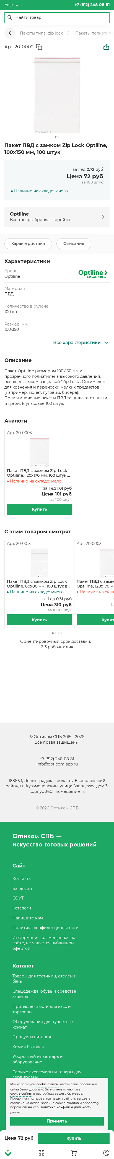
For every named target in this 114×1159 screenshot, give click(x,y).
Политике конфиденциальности (66, 1107)
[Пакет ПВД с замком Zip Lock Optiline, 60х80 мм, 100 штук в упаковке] (39, 563)
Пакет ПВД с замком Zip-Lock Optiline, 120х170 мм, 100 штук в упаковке (38, 473)
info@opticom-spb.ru (57, 764)
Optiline (12, 276)
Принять (56, 1121)
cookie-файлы (48, 1084)
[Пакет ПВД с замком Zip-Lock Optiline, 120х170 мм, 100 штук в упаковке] (39, 452)
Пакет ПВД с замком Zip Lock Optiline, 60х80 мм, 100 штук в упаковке (37, 584)
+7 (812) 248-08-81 (57, 758)
